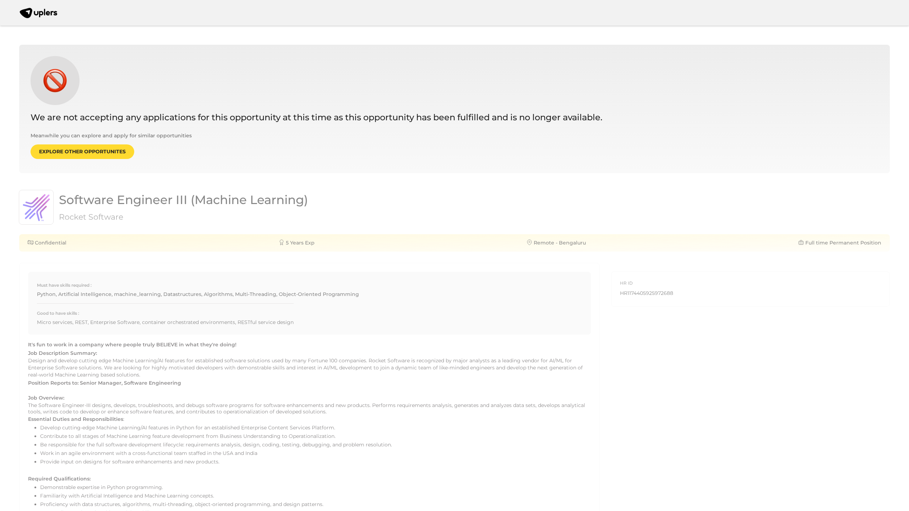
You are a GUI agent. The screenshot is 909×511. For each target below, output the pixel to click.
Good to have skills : (58, 313)
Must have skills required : (64, 285)
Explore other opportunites (82, 151)
